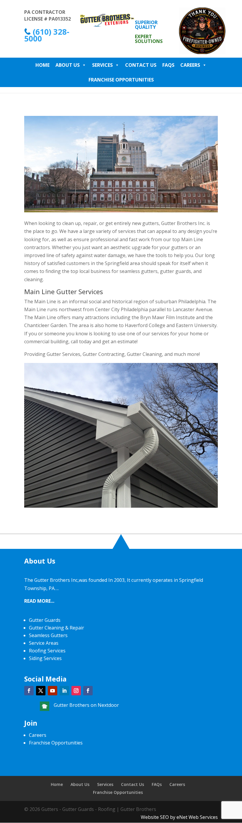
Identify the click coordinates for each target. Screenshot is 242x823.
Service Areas (43, 643)
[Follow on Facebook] (29, 690)
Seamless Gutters (48, 635)
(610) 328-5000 (46, 35)
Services (102, 65)
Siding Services (45, 658)
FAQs (168, 65)
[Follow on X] (40, 690)
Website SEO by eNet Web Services (179, 817)
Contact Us (140, 65)
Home (42, 65)
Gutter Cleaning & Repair (56, 627)
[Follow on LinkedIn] (64, 690)
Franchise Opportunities (121, 79)
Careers (190, 65)
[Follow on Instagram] (76, 690)
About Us (67, 65)
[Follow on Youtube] (52, 690)
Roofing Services (47, 650)
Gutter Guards (44, 620)
